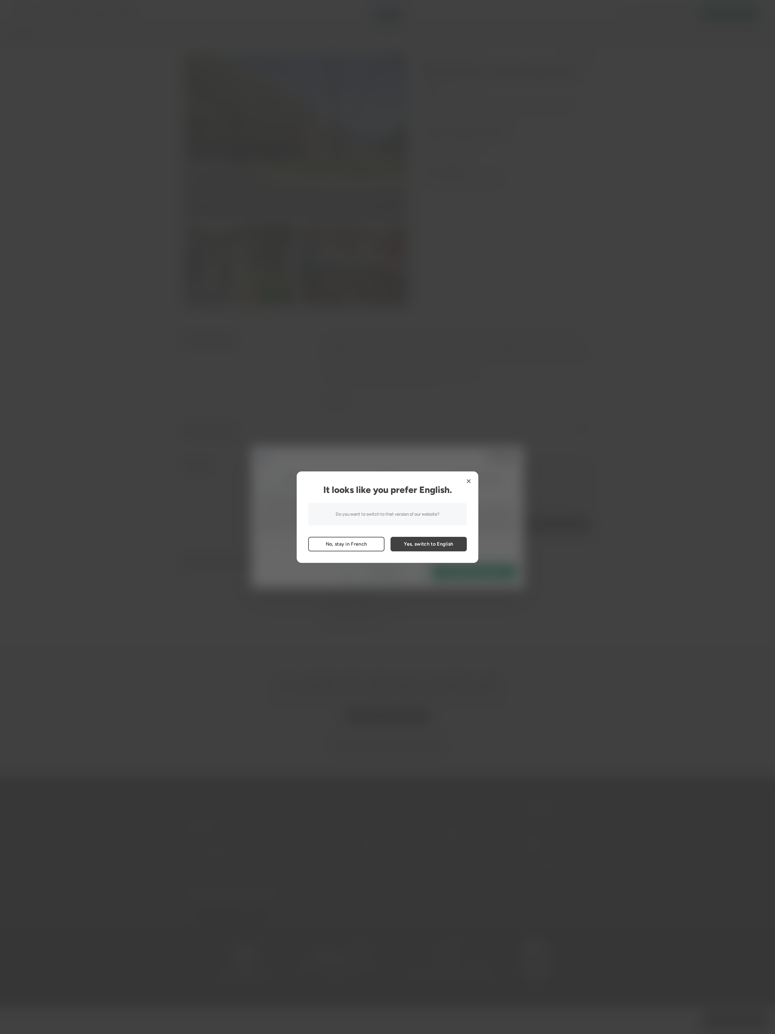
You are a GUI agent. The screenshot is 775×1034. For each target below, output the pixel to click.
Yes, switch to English (428, 544)
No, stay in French (346, 544)
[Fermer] (469, 481)
